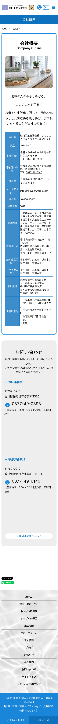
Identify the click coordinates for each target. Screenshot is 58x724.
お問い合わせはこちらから (29, 536)
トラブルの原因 (29, 618)
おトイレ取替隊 (29, 611)
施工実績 (29, 625)
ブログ (29, 647)
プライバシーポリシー (29, 683)
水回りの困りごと (29, 603)
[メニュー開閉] (53, 7)
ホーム (29, 596)
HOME (4, 29)
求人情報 (29, 640)
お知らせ (29, 654)
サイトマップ (29, 676)
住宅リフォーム (29, 632)
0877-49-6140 (34, 172)
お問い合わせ (43, 720)
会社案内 (29, 661)
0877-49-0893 (16, 720)
